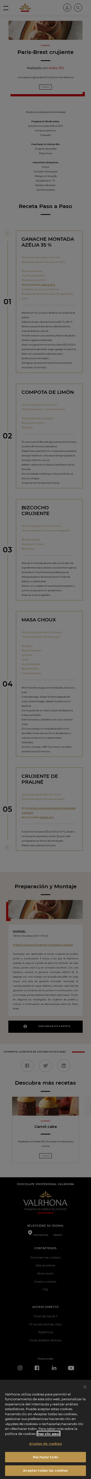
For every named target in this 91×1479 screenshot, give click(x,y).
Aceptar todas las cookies (45, 1470)
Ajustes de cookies (45, 1444)
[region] (45, 1429)
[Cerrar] (84, 1386)
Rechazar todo (45, 1457)
